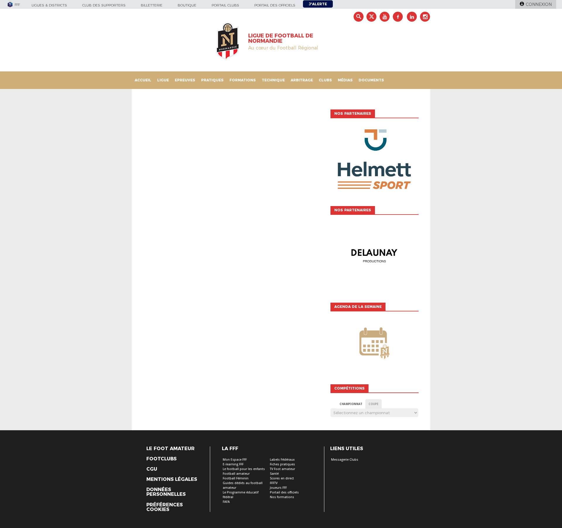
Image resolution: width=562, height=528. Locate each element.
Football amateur (236, 474)
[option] (374, 160)
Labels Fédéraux (282, 460)
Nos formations (282, 497)
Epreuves (185, 80)
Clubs (325, 80)
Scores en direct (282, 478)
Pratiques (212, 80)
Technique (273, 80)
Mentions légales (171, 479)
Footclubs (161, 459)
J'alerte (318, 4)
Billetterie (151, 5)
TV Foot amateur (282, 469)
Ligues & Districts (49, 5)
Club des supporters (104, 5)
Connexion (539, 4)
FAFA (226, 502)
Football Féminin (236, 478)
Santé (274, 474)
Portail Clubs (225, 5)
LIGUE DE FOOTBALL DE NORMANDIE (280, 38)
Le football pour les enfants (244, 469)
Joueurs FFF (278, 488)
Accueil (143, 80)
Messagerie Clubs (344, 460)
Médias (345, 80)
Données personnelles (166, 492)
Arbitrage (302, 80)
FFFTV (273, 483)
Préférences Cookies (164, 507)
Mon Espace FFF (235, 460)
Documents (371, 80)
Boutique (187, 5)
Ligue (163, 80)
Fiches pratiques (282, 464)
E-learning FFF (233, 464)
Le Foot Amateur (170, 448)
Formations (242, 80)
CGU (151, 469)
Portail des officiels (274, 5)
